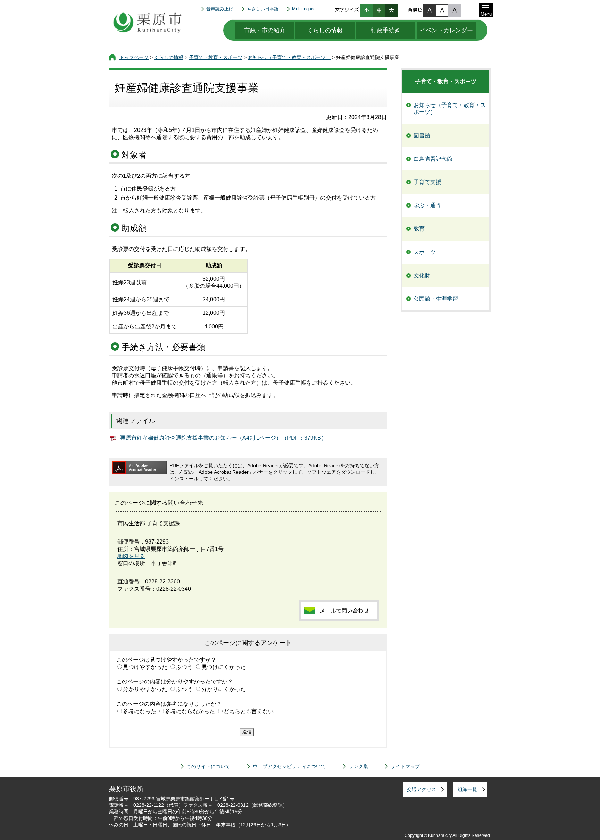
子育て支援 (427, 182)
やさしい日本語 (262, 8)
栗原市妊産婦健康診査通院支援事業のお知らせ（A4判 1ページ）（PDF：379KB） (223, 438)
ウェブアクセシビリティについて (289, 766)
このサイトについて (208, 766)
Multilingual (303, 8)
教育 (419, 229)
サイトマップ (405, 766)
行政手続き (385, 30)
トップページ (134, 57)
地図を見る (131, 556)
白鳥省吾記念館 (433, 159)
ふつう (184, 667)
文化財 (422, 275)
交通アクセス (421, 789)
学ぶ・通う (427, 205)
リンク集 (358, 766)
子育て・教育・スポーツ (215, 57)
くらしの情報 (325, 30)
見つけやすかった (145, 667)
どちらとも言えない (249, 711)
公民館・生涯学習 (436, 299)
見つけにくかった (223, 667)
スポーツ (425, 252)
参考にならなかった (190, 711)
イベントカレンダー (446, 30)
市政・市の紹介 (264, 30)
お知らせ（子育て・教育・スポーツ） (289, 57)
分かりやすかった (145, 689)
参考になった (139, 711)
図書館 (422, 135)
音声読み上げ (219, 8)
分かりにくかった (223, 689)
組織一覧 (467, 789)
